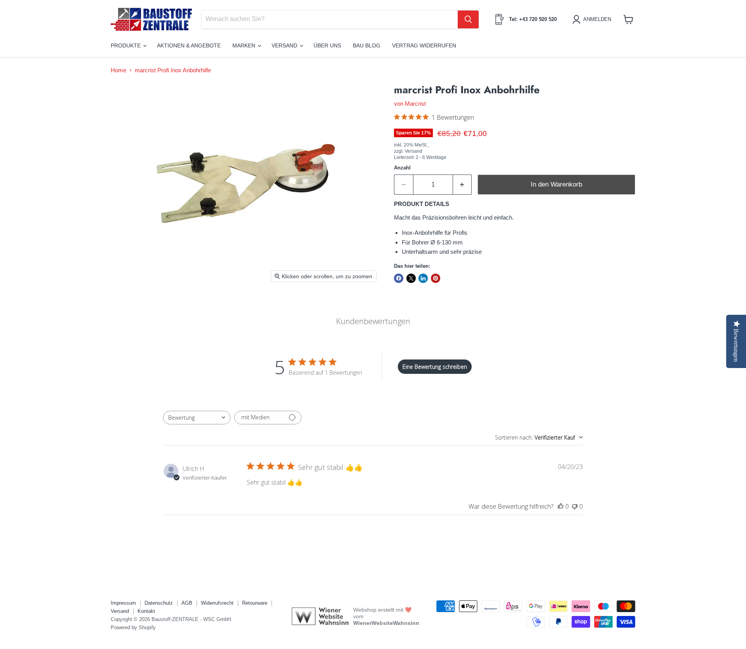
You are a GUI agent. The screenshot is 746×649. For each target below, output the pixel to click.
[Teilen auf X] (411, 278)
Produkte (126, 45)
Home (118, 70)
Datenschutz (159, 603)
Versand (285, 45)
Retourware (254, 603)
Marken (244, 45)
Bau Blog (366, 45)
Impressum (123, 603)
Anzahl (402, 168)
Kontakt (146, 611)
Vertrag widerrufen (424, 45)
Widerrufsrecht (217, 603)
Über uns (327, 45)
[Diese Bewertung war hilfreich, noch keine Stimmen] (560, 506)
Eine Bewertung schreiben (435, 366)
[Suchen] (468, 19)
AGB (186, 603)
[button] (593, 19)
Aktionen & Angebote (189, 45)
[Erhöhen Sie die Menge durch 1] (462, 184)
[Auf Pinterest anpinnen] (435, 278)
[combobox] (196, 417)
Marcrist (415, 103)
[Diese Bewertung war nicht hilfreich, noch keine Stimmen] (574, 506)
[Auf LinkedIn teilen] (423, 278)
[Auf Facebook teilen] (398, 278)
